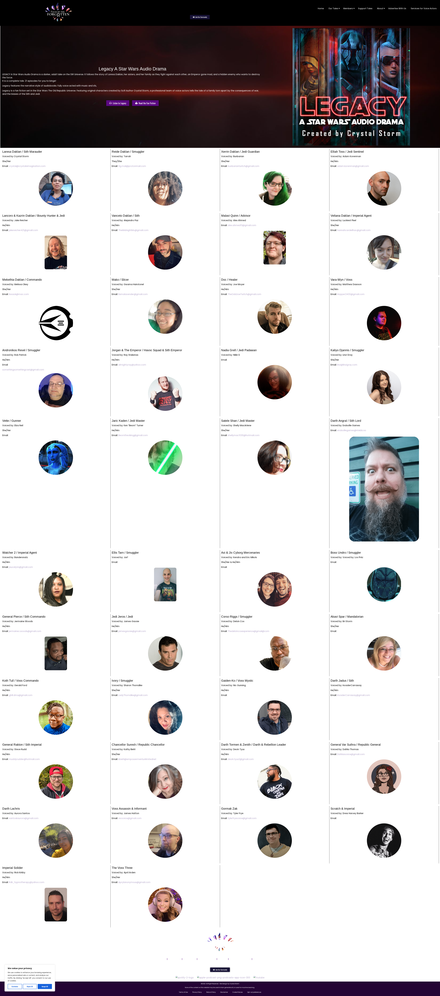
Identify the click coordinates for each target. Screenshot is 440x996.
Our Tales (175, 959)
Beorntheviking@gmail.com (133, 435)
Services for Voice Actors (268, 959)
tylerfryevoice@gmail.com (242, 818)
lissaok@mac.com (19, 294)
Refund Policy (211, 992)
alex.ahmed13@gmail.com (242, 225)
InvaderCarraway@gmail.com (353, 695)
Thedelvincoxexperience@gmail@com (248, 631)
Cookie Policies (237, 992)
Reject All (30, 986)
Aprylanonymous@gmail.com (134, 882)
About (222, 959)
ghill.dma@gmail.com (20, 695)
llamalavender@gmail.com (133, 294)
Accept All (45, 986)
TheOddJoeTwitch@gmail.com (244, 294)
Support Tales (206, 959)
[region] (30, 978)
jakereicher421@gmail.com (23, 230)
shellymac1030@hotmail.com (244, 435)
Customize (15, 986)
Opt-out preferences (254, 992)
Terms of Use (183, 992)
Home (161, 959)
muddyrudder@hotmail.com (24, 759)
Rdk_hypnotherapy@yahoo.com (26, 882)
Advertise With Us (240, 959)
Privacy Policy (197, 992)
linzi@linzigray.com (347, 364)
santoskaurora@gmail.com (23, 818)
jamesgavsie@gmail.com (132, 631)
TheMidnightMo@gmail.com (133, 230)
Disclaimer (224, 992)
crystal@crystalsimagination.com (27, 166)
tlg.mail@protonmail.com (132, 166)
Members (189, 959)
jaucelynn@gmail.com (21, 567)
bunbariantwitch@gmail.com (243, 166)
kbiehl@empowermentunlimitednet (137, 759)
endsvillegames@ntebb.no (351, 430)
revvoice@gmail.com (130, 818)
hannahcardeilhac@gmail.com (354, 230)
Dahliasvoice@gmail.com (351, 754)
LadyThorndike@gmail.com (133, 695)
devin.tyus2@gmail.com (241, 759)
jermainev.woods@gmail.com (25, 631)
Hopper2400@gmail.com (350, 294)
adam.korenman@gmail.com (353, 166)
